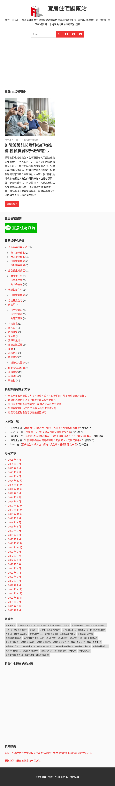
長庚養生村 (29, 646)
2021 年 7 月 (14, 610)
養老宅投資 (84, 650)
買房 (10, 348)
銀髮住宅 (13, 357)
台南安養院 (16, 318)
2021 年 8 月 (14, 606)
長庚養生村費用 (13, 650)
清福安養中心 (36, 634)
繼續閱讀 (11, 203)
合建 (66, 625)
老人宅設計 (76, 638)
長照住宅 (13, 372)
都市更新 (13, 353)
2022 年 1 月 (14, 585)
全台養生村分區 (16, 270)
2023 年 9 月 (14, 518)
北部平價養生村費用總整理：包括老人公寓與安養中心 (53, 440)
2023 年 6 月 (14, 522)
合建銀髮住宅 (15, 300)
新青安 (34, 629)
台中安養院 (16, 310)
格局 (9, 634)
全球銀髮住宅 (15, 289)
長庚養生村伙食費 (45, 646)
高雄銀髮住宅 (18, 265)
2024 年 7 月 (14, 501)
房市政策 (13, 332)
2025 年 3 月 (14, 472)
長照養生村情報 (31, 140)
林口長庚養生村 (97, 629)
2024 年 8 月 (14, 497)
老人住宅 (51, 638)
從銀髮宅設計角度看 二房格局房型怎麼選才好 (32, 408)
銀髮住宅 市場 (28, 642)
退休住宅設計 (12, 642)
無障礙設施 (51, 634)
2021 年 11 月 (15, 593)
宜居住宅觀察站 (67, 8)
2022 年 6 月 (14, 564)
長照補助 (13, 376)
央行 (9, 629)
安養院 (11, 304)
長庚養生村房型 (83, 646)
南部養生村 (16, 275)
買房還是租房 (90, 638)
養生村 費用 (60, 650)
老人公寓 (63, 638)
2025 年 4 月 (14, 468)
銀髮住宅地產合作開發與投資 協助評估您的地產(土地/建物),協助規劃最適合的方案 (48, 752)
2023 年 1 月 (14, 539)
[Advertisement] (57, 63)
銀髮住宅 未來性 (61, 642)
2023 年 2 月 (14, 535)
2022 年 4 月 (14, 572)
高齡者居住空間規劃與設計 (37, 655)
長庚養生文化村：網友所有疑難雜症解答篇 (48, 431)
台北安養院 (16, 314)
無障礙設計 (14, 340)
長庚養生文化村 (13, 646)
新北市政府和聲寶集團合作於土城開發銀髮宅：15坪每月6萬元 (58, 436)
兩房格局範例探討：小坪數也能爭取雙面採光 (32, 399)
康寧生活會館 (20, 629)
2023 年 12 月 (15, 505)
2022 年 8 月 (14, 555)
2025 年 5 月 (14, 463)
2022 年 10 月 (15, 547)
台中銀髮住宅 (18, 252)
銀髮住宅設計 (18, 362)
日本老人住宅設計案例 (50, 629)
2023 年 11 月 (15, 509)
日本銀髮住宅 (18, 295)
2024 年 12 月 (15, 480)
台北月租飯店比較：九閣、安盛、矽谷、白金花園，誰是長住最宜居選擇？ (47, 395)
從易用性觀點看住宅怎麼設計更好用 (27, 412)
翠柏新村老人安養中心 (34, 638)
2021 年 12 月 (15, 589)
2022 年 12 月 (15, 543)
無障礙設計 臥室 (13, 638)
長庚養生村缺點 (100, 646)
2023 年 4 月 (14, 530)
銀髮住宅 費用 (94, 642)
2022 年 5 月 (14, 568)
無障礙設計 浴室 (85, 634)
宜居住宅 (13, 323)
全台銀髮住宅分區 (17, 247)
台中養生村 (16, 280)
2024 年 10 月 (15, 489)
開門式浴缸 (46, 650)
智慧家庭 (83, 629)
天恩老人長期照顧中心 (95, 625)
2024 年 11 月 (15, 484)
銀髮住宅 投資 (44, 642)
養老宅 (72, 650)
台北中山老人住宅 (26, 625)
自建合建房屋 (15, 344)
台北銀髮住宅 (18, 256)
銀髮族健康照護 (16, 367)
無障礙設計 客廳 (68, 634)
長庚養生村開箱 (30, 650)
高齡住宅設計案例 (14, 655)
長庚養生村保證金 (64, 646)
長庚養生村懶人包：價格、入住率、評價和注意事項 (52, 427)
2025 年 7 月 (14, 459)
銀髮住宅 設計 (78, 642)
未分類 (11, 336)
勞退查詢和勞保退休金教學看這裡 (23, 760)
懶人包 (11, 327)
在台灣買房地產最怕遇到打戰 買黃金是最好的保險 (34, 404)
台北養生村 (16, 284)
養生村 (11, 380)
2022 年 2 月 (14, 580)
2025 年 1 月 (14, 476)
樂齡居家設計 (20, 634)
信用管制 (11, 625)
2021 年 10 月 (15, 597)
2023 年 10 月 (15, 514)
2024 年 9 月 (14, 493)
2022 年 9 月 (14, 551)
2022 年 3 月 (14, 576)
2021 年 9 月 (14, 601)
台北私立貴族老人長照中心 (49, 625)
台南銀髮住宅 (18, 261)
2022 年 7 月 (14, 560)
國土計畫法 (77, 625)
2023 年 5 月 (14, 526)
